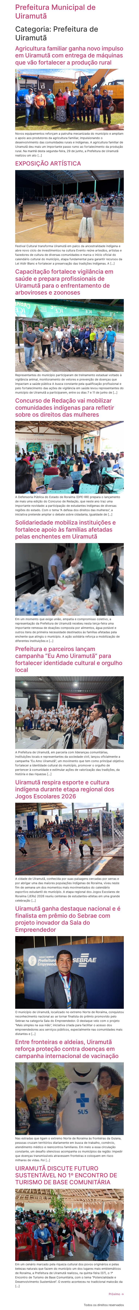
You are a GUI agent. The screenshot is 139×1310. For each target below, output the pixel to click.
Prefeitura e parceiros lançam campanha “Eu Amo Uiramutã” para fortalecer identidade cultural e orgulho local (68, 659)
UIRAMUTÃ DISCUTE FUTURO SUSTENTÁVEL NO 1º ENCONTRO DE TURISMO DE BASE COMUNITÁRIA (66, 1175)
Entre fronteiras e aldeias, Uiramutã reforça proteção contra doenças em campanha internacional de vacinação (67, 1048)
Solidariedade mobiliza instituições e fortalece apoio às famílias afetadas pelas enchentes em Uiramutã (65, 529)
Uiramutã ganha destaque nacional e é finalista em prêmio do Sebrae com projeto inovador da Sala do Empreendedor (68, 919)
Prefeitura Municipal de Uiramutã (55, 11)
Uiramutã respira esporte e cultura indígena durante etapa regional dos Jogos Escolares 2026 (64, 789)
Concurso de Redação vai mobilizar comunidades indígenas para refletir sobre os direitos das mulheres (64, 407)
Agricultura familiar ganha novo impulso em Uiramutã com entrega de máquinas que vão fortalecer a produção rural (69, 55)
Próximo (116, 1294)
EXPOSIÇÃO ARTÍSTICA (48, 163)
